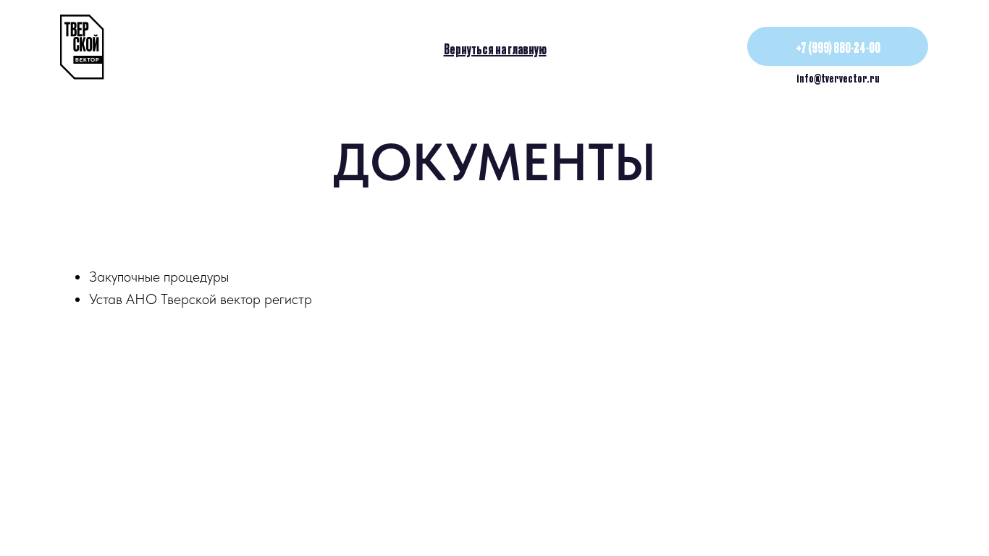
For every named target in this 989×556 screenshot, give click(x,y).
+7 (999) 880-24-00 (838, 47)
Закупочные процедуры (159, 276)
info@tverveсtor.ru (838, 77)
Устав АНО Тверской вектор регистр (200, 299)
